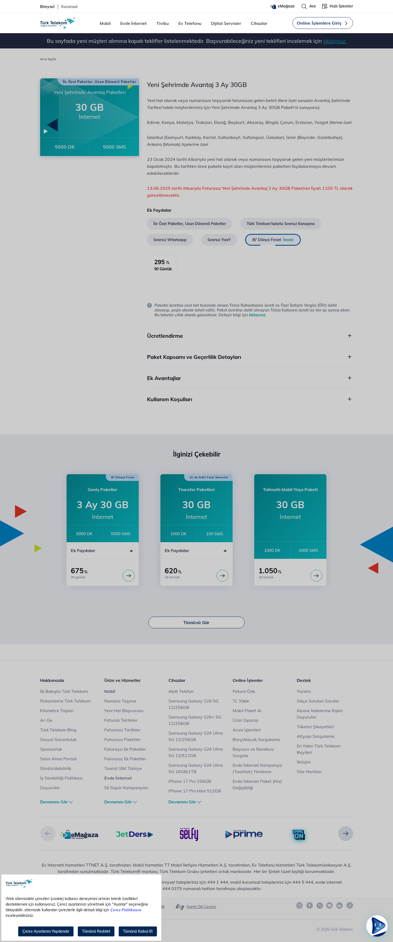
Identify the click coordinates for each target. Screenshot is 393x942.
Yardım (304, 691)
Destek (304, 680)
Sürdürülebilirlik (55, 768)
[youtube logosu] (329, 905)
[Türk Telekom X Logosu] (320, 905)
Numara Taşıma (120, 701)
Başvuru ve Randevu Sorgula (253, 752)
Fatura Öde (244, 691)
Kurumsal (69, 6)
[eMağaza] (79, 834)
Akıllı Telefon (181, 691)
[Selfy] (189, 834)
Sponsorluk (51, 749)
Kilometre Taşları (57, 710)
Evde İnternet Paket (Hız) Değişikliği (257, 784)
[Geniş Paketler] (128, 576)
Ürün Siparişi (245, 720)
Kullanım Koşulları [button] (169, 399)
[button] (47, 833)
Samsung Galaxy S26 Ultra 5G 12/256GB (195, 736)
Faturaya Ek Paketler (125, 749)
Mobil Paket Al (247, 710)
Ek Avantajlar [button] (164, 378)
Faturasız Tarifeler (122, 729)
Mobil (105, 23)
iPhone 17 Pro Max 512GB (194, 790)
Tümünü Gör (196, 622)
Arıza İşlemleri (247, 729)
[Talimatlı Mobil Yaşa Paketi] (316, 576)
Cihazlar (259, 23)
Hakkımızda (52, 680)
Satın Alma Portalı (58, 758)
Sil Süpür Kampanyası (126, 787)
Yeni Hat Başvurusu (123, 710)
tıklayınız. (334, 40)
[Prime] (244, 834)
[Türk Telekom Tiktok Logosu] (349, 905)
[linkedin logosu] (339, 905)
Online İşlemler (248, 680)
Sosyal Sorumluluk (58, 739)
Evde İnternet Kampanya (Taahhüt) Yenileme (257, 768)
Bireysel (47, 6)
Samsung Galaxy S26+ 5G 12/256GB (194, 720)
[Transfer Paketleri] (222, 576)
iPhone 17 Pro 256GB (189, 781)
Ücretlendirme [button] (165, 335)
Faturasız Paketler (122, 739)
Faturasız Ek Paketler (125, 758)
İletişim (304, 762)
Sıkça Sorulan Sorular (318, 701)
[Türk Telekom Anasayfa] (57, 23)
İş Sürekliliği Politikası (61, 778)
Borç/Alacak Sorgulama (256, 739)
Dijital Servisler (226, 23)
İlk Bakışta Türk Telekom (64, 691)
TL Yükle (241, 701)
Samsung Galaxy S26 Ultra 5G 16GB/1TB (195, 768)
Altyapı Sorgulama (315, 736)
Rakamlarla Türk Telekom (65, 701)
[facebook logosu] (309, 905)
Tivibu (162, 23)
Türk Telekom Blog (58, 729)
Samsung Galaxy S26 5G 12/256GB (193, 704)
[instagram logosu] (299, 905)
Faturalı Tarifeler (120, 720)
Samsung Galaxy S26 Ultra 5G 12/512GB (195, 752)
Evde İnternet (133, 23)
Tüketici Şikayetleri (315, 726)
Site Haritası (309, 771)
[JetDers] (134, 834)
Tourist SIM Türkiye (123, 768)
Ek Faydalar (83, 550)
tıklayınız (257, 315)
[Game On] (299, 835)
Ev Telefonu (189, 23)
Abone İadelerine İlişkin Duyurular (320, 714)
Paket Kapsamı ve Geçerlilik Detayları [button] (194, 357)
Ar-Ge (46, 720)
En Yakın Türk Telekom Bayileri (319, 749)
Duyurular (50, 787)
